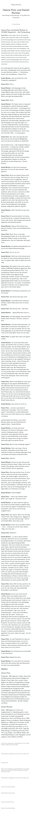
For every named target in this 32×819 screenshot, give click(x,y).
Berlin (6, 258)
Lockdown (6, 179)
